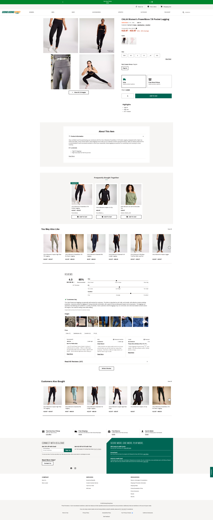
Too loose (90, 288)
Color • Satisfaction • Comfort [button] (141, 25)
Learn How (145, 461)
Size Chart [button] (168, 59)
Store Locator (45, 483)
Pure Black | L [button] (100, 212)
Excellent (146, 295)
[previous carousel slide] (63, 2)
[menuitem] (31, 12)
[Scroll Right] (144, 321)
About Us (44, 480)
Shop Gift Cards (127, 448)
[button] (79, 92)
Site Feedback (106, 516)
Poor (89, 295)
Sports (120, 12)
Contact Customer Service (92, 483)
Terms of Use (65, 512)
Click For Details (97, 449)
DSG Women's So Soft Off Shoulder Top (130, 207)
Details (80, 434)
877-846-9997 (123, 509)
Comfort (90, 291)
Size (89, 279)
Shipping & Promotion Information (138, 483)
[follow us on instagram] (75, 468)
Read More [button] (72, 156)
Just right (118, 288)
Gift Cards (88, 488)
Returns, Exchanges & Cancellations (139, 480)
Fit (88, 285)
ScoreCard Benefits (90, 480)
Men (53, 12)
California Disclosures (148, 512)
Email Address (46, 448)
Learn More (48, 434)
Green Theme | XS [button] (126, 212)
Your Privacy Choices (126, 512)
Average (118, 295)
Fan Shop (167, 12)
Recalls (132, 493)
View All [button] (170, 229)
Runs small (90, 282)
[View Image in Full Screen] (60, 35)
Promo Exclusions (135, 491)
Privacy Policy (86, 512)
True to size (118, 282)
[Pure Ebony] (125, 41)
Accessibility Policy (106, 512)
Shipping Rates (134, 485)
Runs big (146, 282)
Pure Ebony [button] (75, 212)
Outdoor (144, 12)
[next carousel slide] (150, 2)
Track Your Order (90, 485)
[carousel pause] (152, 2)
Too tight (146, 288)
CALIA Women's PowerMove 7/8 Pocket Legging (80, 207)
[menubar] (100, 12)
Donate (147, 434)
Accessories (96, 12)
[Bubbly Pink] (132, 41)
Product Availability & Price (137, 488)
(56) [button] (140, 22)
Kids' (73, 12)
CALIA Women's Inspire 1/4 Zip (104, 207)
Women (31, 12)
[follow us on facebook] (71, 468)
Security (132, 496)
